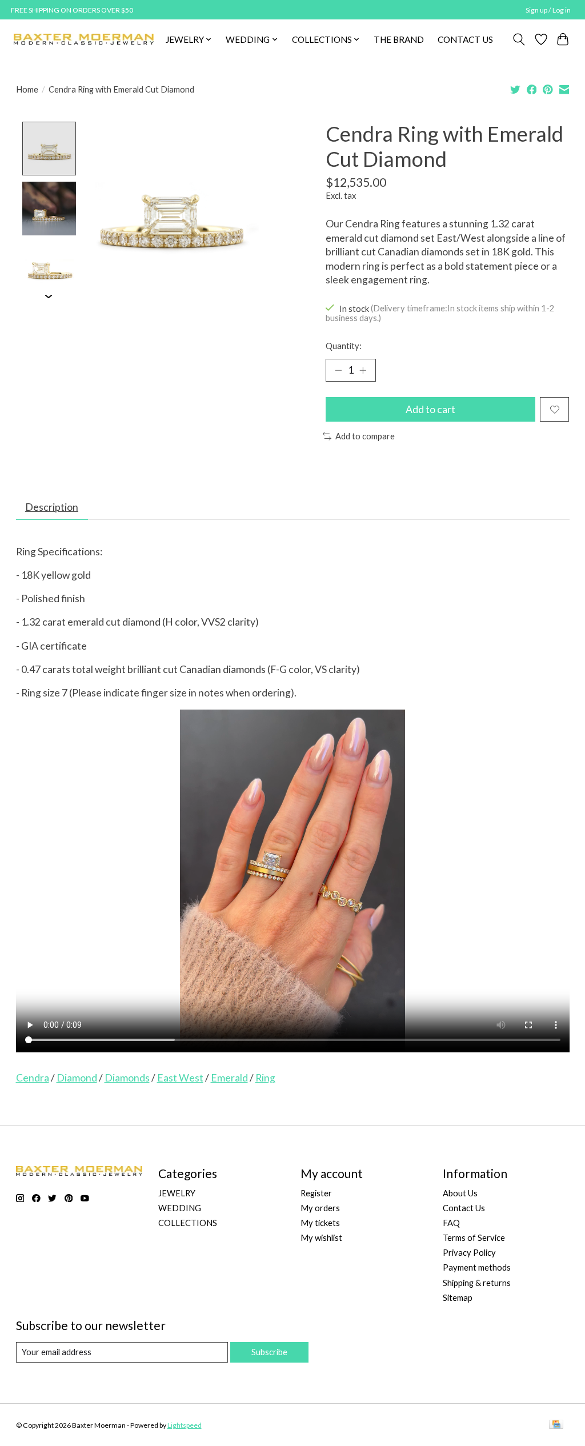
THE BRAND (399, 39)
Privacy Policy (469, 1252)
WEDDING (179, 1208)
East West (180, 1078)
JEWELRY (176, 1193)
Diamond (77, 1078)
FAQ (451, 1223)
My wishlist (321, 1238)
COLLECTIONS (187, 1223)
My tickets (320, 1223)
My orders (320, 1208)
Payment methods (477, 1267)
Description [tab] (51, 507)
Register (316, 1193)
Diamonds (127, 1078)
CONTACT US (465, 39)
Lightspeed (184, 1425)
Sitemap (457, 1298)
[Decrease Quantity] (338, 370)
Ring (265, 1078)
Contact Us (464, 1208)
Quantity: (344, 346)
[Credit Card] (556, 1425)
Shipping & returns (477, 1283)
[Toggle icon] (518, 39)
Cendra (32, 1078)
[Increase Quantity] (363, 370)
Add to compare (365, 436)
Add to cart (430, 409)
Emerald (229, 1078)
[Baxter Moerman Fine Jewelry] (84, 39)
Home (27, 89)
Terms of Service (474, 1238)
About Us (460, 1193)
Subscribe (269, 1352)
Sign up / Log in (548, 10)
